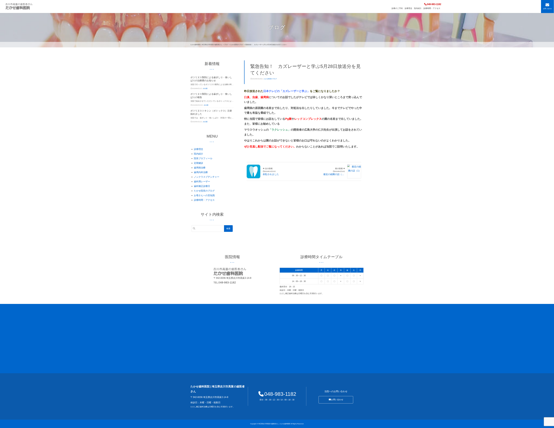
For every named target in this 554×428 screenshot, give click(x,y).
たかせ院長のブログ (270, 79)
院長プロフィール (203, 158)
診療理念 (408, 8)
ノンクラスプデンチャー (206, 177)
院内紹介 (418, 8)
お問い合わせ (337, 399)
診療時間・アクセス (431, 8)
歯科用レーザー (202, 181)
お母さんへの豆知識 (204, 195)
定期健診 (198, 163)
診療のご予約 (397, 8)
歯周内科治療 (201, 172)
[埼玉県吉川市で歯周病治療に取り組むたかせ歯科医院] (18, 6)
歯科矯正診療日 (202, 186)
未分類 (205, 88)
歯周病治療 (199, 167)
